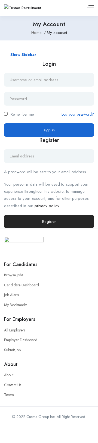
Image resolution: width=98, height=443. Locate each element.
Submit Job (12, 350)
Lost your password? (78, 114)
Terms (9, 394)
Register (49, 221)
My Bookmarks (15, 305)
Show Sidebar (22, 54)
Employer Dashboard (20, 340)
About (8, 375)
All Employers (14, 330)
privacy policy (47, 206)
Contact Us (12, 385)
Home (36, 33)
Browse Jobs (13, 275)
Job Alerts (11, 295)
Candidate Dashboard (21, 285)
